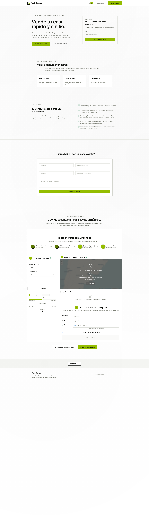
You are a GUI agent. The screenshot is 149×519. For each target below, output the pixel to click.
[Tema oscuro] (89, 3)
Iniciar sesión (100, 3)
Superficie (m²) (33, 271)
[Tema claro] (87, 3)
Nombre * (65, 315)
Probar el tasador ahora (87, 347)
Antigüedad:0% (42, 303)
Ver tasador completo (60, 44)
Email (87, 31)
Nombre (41, 162)
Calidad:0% (42, 309)
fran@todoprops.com (100, 374)
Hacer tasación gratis (40, 44)
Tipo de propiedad (34, 264)
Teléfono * (67, 325)
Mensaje (42, 177)
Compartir (43, 288)
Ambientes (32, 279)
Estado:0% (42, 297)
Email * (64, 320)
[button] (91, 274)
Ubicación (78, 170)
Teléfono (42, 170)
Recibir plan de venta (100, 39)
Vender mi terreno (78, 3)
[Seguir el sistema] (91, 3)
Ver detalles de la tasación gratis (64, 347)
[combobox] (32, 267)
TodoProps (36, 373)
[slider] (42, 299)
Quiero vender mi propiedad (91, 332)
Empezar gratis (115, 3)
